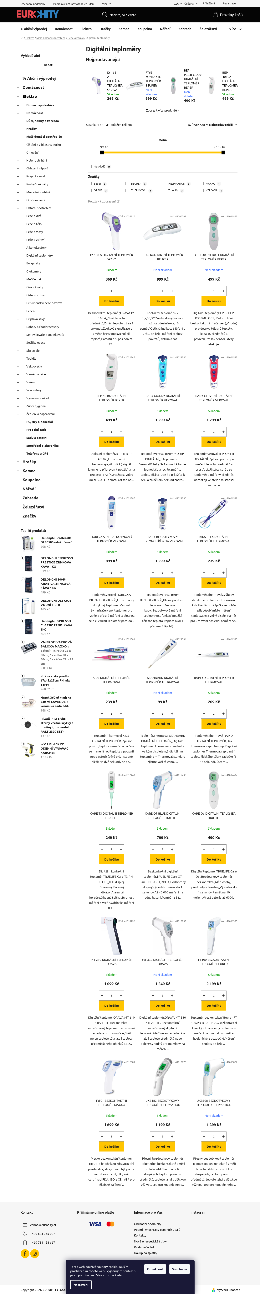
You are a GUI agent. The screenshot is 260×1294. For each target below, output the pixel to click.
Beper (99, 183)
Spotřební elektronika (42, 445)
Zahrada (30, 497)
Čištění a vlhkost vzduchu (43, 144)
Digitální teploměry (39, 255)
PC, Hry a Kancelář (39, 422)
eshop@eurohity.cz (43, 1225)
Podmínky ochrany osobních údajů (73, 3)
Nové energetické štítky (150, 1241)
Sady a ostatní (36, 438)
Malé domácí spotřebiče (44, 136)
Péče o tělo (34, 224)
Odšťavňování (35, 200)
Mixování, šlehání (38, 192)
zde (119, 1275)
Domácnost (33, 87)
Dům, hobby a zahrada (42, 121)
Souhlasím (179, 1269)
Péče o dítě (34, 215)
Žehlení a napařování (40, 414)
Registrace (229, 3)
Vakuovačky (34, 366)
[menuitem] (34, 29)
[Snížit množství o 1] (102, 291)
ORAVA (100, 190)
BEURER (138, 183)
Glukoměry (33, 271)
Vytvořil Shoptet (228, 1290)
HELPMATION (178, 183)
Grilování (32, 152)
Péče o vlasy (34, 231)
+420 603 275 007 (42, 1233)
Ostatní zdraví (35, 295)
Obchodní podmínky (33, 3)
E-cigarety (33, 263)
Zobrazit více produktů (161, 110)
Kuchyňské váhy (37, 184)
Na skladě (102, 166)
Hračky (31, 129)
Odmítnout (155, 1269)
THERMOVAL (141, 190)
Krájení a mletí (36, 176)
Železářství (33, 506)
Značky (29, 515)
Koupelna (32, 479)
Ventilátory (34, 390)
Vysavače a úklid (37, 398)
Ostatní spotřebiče (39, 208)
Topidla (31, 358)
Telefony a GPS (37, 453)
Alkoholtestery (36, 247)
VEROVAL (214, 190)
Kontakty (140, 1235)
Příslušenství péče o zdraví (44, 303)
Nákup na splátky (145, 1253)
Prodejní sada (36, 429)
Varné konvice (36, 374)
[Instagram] (34, 1253)
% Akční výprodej (39, 78)
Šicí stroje (33, 350)
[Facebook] (25, 1253)
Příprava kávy (35, 319)
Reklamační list (144, 1247)
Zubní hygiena (36, 406)
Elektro (30, 96)
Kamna (29, 470)
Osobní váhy (34, 287)
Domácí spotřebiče (40, 105)
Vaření (30, 382)
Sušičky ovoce (35, 342)
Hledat (48, 65)
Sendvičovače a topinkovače (45, 334)
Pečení (30, 311)
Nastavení (81, 1285)
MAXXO (213, 183)
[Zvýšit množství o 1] (121, 291)
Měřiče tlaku (34, 279)
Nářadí (29, 488)
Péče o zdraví (35, 239)
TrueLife (175, 190)
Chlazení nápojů (37, 168)
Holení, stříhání (36, 160)
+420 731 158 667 (42, 1242)
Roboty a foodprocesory (42, 326)
